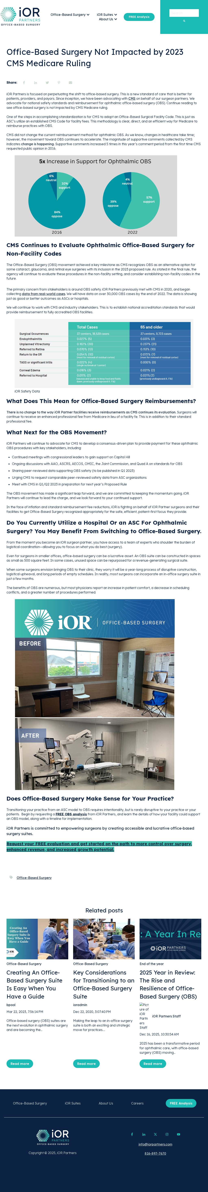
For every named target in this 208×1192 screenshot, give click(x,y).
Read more (20, 1064)
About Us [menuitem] (106, 1103)
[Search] (184, 21)
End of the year (152, 964)
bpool (10, 1005)
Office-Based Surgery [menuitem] (30, 1103)
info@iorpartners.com (155, 1144)
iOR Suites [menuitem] (73, 1103)
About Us (106, 19)
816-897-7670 (155, 1153)
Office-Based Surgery (68, 15)
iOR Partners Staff (166, 1016)
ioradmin (80, 1005)
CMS (131, 98)
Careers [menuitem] (137, 1103)
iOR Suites (105, 15)
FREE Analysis (139, 17)
